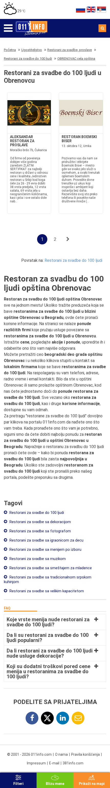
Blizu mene (55, 784)
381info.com (73, 763)
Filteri (18, 784)
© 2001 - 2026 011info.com (29, 754)
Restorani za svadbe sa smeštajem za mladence (50, 568)
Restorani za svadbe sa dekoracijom (39, 522)
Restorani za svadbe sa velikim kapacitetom (46, 591)
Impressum (36, 763)
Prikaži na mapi (92, 784)
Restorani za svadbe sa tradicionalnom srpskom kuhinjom (47, 579)
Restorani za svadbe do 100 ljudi (73, 260)
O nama (61, 754)
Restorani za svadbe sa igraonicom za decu (45, 540)
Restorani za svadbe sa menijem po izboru (44, 549)
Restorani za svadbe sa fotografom (39, 531)
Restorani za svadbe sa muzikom (37, 558)
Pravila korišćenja (85, 754)
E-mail (54, 763)
